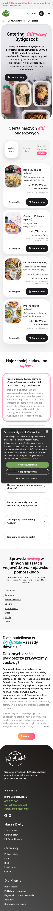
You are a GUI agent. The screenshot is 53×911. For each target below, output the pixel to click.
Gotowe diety (11, 834)
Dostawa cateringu (16, 21)
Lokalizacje (10, 867)
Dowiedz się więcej (29, 458)
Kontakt (10, 791)
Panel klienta (11, 886)
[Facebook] (5, 815)
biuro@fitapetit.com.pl (15, 805)
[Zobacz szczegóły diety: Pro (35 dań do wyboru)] (13, 312)
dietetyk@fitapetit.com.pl (16, 808)
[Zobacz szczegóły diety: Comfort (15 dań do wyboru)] (13, 223)
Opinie (7, 871)
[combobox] (47, 431)
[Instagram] (10, 815)
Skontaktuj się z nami (15, 904)
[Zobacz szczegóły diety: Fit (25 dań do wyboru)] (13, 269)
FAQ (6, 858)
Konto (32, 13)
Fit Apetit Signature (14, 839)
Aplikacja (9, 899)
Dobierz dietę (11, 854)
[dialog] (26, 455)
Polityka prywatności (15, 891)
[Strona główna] (3, 21)
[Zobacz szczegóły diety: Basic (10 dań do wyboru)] (13, 176)
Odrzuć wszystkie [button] (27, 472)
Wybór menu (11, 830)
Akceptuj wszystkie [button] (27, 465)
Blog (6, 862)
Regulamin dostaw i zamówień (19, 895)
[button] (26, 478)
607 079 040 (11, 801)
